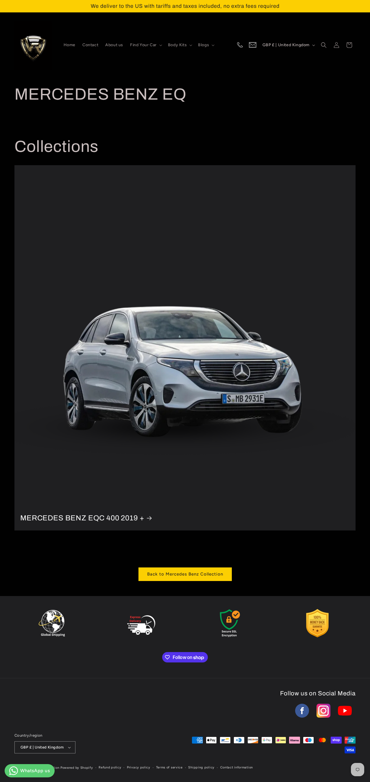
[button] (145, 45)
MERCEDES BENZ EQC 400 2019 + (82, 518)
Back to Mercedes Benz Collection (185, 574)
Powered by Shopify (76, 768)
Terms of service (169, 767)
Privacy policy (138, 767)
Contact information (236, 767)
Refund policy (110, 767)
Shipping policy (201, 767)
